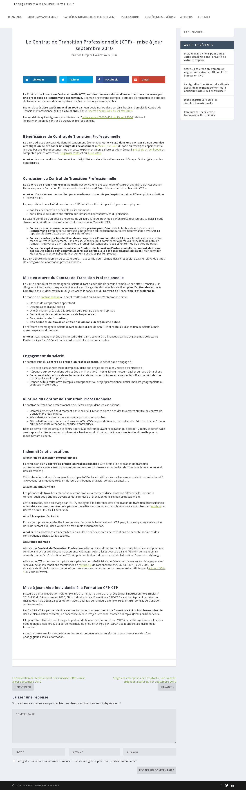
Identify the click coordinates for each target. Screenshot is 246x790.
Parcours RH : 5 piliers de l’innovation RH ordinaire (199, 113)
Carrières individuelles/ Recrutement (90, 17)
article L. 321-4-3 (106, 146)
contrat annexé (50, 297)
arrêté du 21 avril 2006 (146, 149)
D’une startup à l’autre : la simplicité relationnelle (200, 101)
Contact (204, 17)
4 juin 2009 (94, 153)
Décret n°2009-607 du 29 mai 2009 (110, 111)
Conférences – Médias (160, 17)
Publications (130, 17)
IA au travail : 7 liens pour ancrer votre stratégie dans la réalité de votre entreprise (205, 57)
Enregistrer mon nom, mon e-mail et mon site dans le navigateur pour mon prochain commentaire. (77, 761)
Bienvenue (15, 17)
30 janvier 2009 (70, 153)
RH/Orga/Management (43, 17)
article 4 (156, 506)
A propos (186, 17)
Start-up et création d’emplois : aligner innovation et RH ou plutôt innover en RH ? (206, 72)
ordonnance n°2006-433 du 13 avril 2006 (107, 117)
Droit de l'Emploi (81, 55)
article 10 (85, 565)
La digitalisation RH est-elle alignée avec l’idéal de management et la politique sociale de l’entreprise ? (206, 88)
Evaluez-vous (101, 55)
